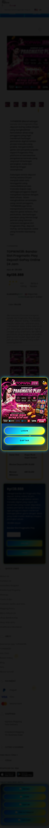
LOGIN (24, 431)
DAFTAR (24, 440)
